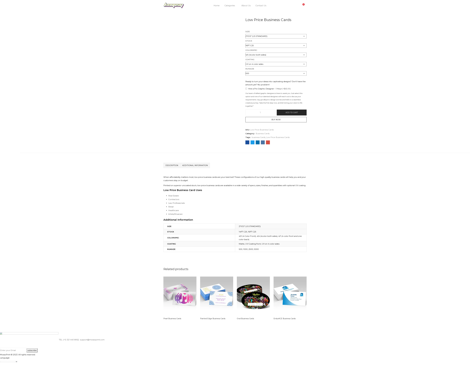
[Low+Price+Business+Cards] (252, 142)
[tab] (171, 165)
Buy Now (276, 120)
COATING (249, 59)
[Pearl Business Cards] (179, 295)
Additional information (195, 165)
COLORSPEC (251, 50)
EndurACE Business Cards (285, 318)
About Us (246, 5)
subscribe (32, 350)
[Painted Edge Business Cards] (216, 295)
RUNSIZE (249, 69)
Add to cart (292, 112)
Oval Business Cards (245, 318)
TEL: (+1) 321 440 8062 (69, 340)
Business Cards (263, 133)
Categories (229, 5)
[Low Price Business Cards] (247, 142)
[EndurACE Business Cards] (290, 295)
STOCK (248, 41)
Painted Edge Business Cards (212, 318)
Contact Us (260, 5)
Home (217, 5)
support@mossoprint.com (92, 340)
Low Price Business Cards (278, 137)
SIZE (247, 31)
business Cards (258, 137)
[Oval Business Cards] (253, 295)
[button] (302, 5)
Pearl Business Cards (172, 318)
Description (171, 165)
